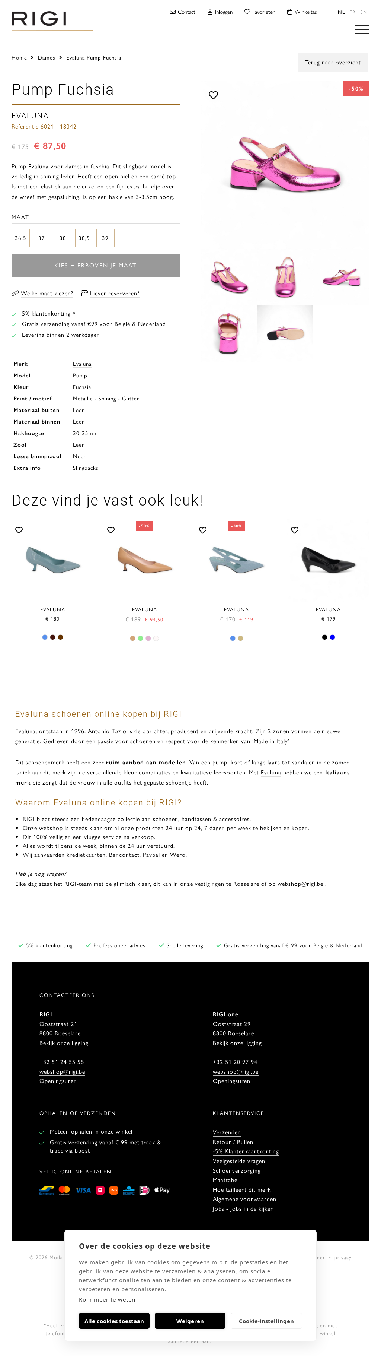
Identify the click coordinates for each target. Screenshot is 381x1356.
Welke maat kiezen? (47, 293)
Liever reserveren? (115, 293)
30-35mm (85, 433)
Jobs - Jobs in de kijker (243, 1208)
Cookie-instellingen (266, 1321)
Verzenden (227, 1132)
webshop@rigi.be (62, 1071)
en (363, 12)
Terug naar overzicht (333, 62)
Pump (80, 375)
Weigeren (190, 1321)
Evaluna (82, 363)
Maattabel (226, 1179)
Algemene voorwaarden (244, 1198)
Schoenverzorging (237, 1170)
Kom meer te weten (107, 1299)
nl (341, 12)
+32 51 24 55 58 (61, 1061)
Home (19, 57)
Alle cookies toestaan (114, 1321)
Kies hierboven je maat (95, 265)
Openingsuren (58, 1080)
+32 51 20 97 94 (235, 1061)
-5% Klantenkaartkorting (246, 1151)
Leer (78, 410)
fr (353, 12)
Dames (46, 57)
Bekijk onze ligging (64, 1042)
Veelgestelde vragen (239, 1160)
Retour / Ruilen (233, 1141)
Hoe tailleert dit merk (242, 1189)
